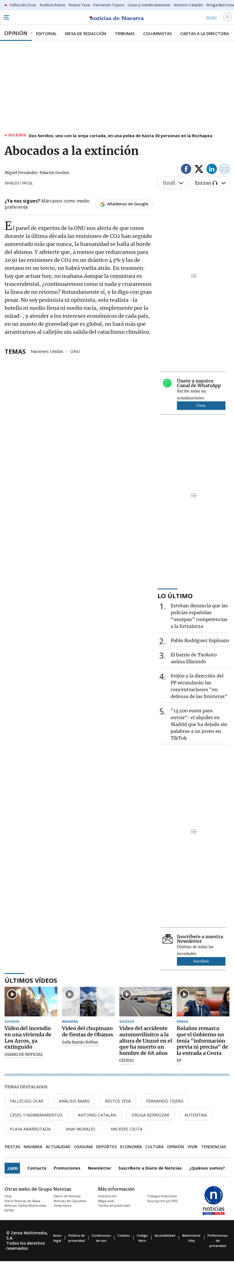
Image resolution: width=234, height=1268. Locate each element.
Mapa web (106, 1201)
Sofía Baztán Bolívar (80, 1042)
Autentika (196, 1115)
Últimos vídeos (31, 980)
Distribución (107, 1196)
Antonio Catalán (97, 1115)
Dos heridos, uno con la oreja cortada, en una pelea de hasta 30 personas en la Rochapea (120, 135)
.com (12, 1168)
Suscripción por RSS (162, 1201)
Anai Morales (80, 1129)
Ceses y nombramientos (36, 1115)
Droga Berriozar (150, 1115)
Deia (8, 1196)
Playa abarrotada (30, 1129)
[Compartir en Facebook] (186, 169)
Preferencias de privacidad (217, 1240)
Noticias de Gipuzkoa (70, 1201)
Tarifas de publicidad (114, 1205)
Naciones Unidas (47, 350)
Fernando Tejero (164, 1101)
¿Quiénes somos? (207, 1168)
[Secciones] (6, 17)
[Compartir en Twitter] (199, 169)
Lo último (175, 595)
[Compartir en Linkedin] (212, 169)
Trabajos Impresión (162, 1196)
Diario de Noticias (67, 1196)
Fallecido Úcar (26, 1101)
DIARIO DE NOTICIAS (24, 1054)
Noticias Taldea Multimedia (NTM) (25, 1207)
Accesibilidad (165, 1235)
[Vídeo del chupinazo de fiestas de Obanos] (88, 1001)
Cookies (124, 1235)
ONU (75, 350)
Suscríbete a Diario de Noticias (150, 1168)
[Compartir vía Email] (224, 169)
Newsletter (99, 1168)
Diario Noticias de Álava (22, 1201)
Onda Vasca (62, 1205)
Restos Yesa (118, 1101)
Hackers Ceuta (126, 1129)
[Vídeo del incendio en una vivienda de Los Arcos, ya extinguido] (31, 1001)
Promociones (67, 1168)
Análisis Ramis (74, 1101)
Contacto (37, 1168)
